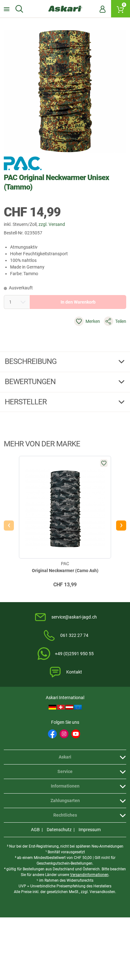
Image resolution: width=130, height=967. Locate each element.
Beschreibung (31, 361)
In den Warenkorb (78, 302)
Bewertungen (31, 381)
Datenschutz (59, 829)
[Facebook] (52, 733)
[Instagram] (64, 733)
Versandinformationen (89, 875)
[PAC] (23, 163)
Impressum (90, 829)
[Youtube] (75, 733)
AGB (35, 829)
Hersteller (26, 401)
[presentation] (9, 525)
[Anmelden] (102, 9)
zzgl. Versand (51, 224)
